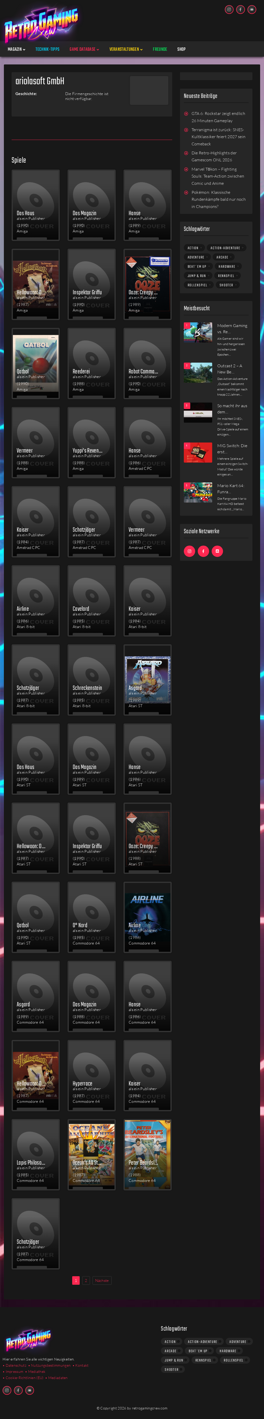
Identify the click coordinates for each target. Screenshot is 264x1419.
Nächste (102, 1280)
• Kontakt (80, 1365)
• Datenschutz (14, 1365)
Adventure (196, 257)
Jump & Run (197, 276)
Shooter (226, 285)
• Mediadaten (56, 1377)
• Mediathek (35, 1371)
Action (193, 248)
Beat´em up (197, 267)
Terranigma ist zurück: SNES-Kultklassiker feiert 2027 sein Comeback (219, 136)
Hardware (227, 267)
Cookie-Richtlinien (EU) (25, 1377)
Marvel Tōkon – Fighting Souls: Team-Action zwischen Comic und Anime (218, 176)
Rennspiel (226, 276)
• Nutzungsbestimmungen (49, 1365)
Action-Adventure (225, 248)
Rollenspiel (198, 285)
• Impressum (13, 1371)
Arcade (222, 257)
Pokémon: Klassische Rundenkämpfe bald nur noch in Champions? (219, 199)
